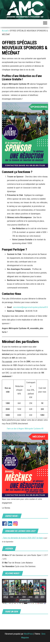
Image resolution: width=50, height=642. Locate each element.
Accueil (5, 30)
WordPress (28, 634)
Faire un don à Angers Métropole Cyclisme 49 (25, 428)
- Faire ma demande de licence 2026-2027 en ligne (22, 538)
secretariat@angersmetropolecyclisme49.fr (30, 307)
